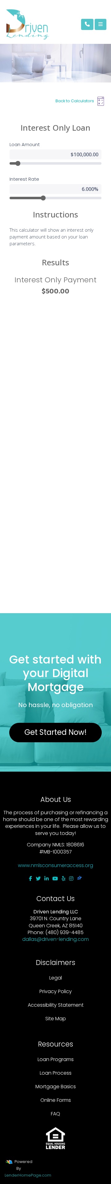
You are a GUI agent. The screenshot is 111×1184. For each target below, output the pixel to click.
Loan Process (56, 1073)
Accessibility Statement (56, 1005)
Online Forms (55, 1100)
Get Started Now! (55, 732)
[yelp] (63, 878)
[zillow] (79, 878)
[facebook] (30, 878)
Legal (55, 977)
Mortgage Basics (55, 1086)
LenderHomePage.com (28, 1175)
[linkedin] (46, 878)
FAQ (55, 1113)
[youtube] (55, 878)
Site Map (55, 1018)
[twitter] (38, 878)
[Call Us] (87, 24)
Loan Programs (56, 1059)
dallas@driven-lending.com (55, 939)
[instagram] (71, 878)
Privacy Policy (55, 991)
